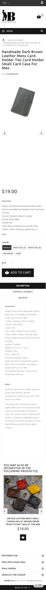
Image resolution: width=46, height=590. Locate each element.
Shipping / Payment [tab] (23, 292)
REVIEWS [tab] (23, 298)
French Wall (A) (19, 247)
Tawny (18, 253)
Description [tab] (22, 286)
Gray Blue (7, 247)
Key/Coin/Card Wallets (15, 40)
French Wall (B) (34, 247)
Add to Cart (20, 272)
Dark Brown (8, 253)
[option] (23, 101)
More (4, 234)
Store (9, 581)
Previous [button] (4, 133)
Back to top (21, 588)
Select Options (23, 537)
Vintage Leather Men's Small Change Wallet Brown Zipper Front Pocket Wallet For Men (23, 521)
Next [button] (41, 133)
